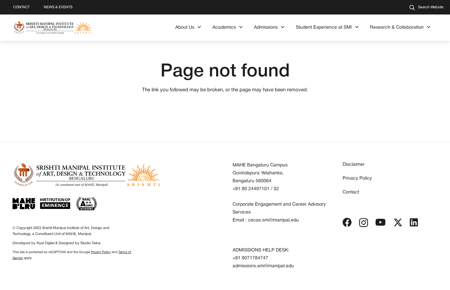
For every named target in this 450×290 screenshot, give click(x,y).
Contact (351, 192)
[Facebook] (347, 222)
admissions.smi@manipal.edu (263, 266)
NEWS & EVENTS (58, 7)
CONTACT (21, 7)
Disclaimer (354, 164)
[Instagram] (363, 223)
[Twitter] (398, 222)
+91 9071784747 (250, 258)
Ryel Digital (45, 243)
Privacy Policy (101, 252)
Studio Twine (90, 243)
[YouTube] (380, 222)
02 (276, 189)
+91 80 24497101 (251, 189)
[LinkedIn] (414, 222)
